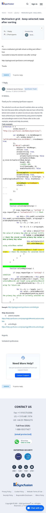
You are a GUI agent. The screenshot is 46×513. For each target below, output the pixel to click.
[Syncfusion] (23, 484)
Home (4, 13)
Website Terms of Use (34, 492)
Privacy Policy (6, 492)
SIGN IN (6, 386)
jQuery (16, 13)
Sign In (34, 4)
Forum (10, 13)
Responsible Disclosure (24, 495)
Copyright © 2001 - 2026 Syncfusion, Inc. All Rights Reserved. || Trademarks (23, 504)
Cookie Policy (19, 492)
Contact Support (23, 375)
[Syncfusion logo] (11, 4)
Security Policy (8, 495)
